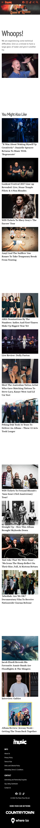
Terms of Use (8, 761)
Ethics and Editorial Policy (12, 765)
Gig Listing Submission (11, 784)
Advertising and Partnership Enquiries (15, 780)
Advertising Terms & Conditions (13, 769)
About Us (7, 753)
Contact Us (7, 788)
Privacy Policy (8, 757)
